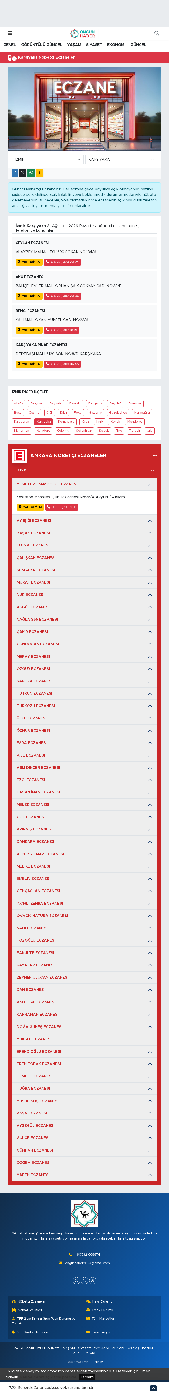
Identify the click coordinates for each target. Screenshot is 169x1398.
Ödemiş (63, 430)
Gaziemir (95, 412)
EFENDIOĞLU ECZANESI (39, 1051)
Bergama (95, 403)
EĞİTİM (147, 1348)
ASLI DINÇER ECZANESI (38, 767)
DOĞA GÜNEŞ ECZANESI (39, 1027)
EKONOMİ (116, 45)
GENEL (9, 45)
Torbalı (134, 430)
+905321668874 (87, 1254)
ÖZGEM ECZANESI (33, 1162)
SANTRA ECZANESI (34, 681)
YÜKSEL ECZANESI (34, 1039)
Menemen (21, 430)
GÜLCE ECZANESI (33, 1138)
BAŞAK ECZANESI (33, 533)
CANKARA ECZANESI (36, 841)
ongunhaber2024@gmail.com (87, 1263)
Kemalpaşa (66, 421)
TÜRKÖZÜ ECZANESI (36, 706)
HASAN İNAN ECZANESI (38, 792)
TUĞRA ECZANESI (33, 1088)
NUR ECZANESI (30, 595)
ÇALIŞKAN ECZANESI (36, 558)
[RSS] (92, 1280)
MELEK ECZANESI (33, 805)
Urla (150, 430)
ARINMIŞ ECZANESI (34, 829)
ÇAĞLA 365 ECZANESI (37, 619)
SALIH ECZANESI (32, 928)
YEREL (78, 1353)
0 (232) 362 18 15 (64, 330)
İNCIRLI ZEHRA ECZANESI (40, 903)
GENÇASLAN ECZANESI (38, 891)
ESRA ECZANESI (32, 743)
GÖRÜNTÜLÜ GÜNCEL (41, 45)
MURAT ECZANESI (33, 582)
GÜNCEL (138, 45)
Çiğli (49, 412)
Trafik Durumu (102, 1310)
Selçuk (104, 430)
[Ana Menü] (10, 33)
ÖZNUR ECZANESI (33, 730)
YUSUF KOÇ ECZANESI (38, 1101)
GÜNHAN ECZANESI (35, 1150)
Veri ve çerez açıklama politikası (48, 1377)
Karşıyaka (43, 421)
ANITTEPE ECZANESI (36, 1002)
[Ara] (156, 33)
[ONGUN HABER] (82, 33)
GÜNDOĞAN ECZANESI (38, 644)
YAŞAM (74, 45)
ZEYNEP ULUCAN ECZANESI (42, 977)
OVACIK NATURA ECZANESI (42, 916)
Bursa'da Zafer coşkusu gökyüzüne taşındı (55, 1387)
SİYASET (94, 45)
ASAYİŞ (133, 1348)
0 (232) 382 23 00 (65, 296)
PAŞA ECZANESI (32, 1113)
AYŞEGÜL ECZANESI (35, 1125)
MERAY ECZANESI (33, 656)
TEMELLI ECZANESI (34, 1076)
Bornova (135, 403)
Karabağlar (142, 412)
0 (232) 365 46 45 (65, 364)
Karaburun (21, 421)
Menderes (134, 421)
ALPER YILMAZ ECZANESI (40, 854)
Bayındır (56, 403)
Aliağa (18, 403)
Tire (119, 430)
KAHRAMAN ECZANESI (37, 1014)
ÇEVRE (91, 1353)
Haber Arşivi (101, 1332)
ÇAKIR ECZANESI (32, 632)
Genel (18, 1348)
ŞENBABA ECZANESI (36, 570)
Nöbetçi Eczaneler (31, 1301)
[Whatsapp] (84, 1280)
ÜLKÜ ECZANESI (31, 718)
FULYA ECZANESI (33, 545)
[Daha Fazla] (39, 173)
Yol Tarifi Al (31, 262)
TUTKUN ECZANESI (34, 693)
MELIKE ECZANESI (33, 866)
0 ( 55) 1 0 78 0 (64, 507)
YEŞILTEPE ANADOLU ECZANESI (47, 484)
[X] (76, 1280)
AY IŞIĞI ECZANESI (34, 521)
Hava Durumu (102, 1301)
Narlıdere (43, 430)
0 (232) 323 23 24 (65, 262)
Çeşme (34, 412)
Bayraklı (75, 403)
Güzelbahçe (118, 412)
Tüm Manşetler (103, 1318)
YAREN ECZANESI (33, 1175)
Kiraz (85, 421)
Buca (18, 412)
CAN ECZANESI (31, 990)
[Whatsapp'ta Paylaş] (31, 173)
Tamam (87, 1377)
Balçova (36, 403)
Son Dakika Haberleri (32, 1332)
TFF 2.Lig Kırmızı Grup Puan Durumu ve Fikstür (43, 1321)
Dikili (63, 412)
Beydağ (115, 403)
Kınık (99, 421)
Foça (78, 412)
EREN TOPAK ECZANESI (39, 1064)
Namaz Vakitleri (30, 1310)
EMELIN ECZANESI (33, 878)
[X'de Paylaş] (22, 173)
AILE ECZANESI (31, 755)
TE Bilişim (96, 1362)
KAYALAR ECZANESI (36, 965)
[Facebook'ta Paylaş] (15, 173)
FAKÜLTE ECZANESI (35, 953)
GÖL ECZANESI (31, 817)
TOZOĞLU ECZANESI (36, 940)
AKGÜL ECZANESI (33, 607)
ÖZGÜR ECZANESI (33, 669)
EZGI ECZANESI (31, 780)
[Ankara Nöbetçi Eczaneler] (155, 456)
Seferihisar (84, 430)
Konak (115, 421)
